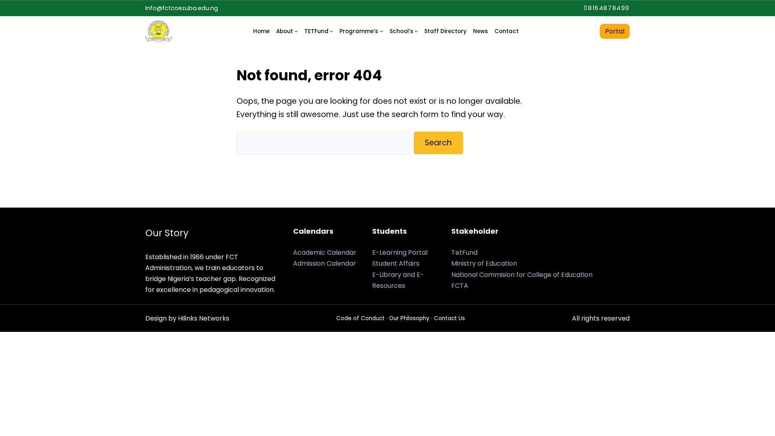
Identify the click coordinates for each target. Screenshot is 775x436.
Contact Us (449, 318)
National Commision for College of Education (522, 274)
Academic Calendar (324, 252)
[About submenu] (296, 31)
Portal (614, 31)
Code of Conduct (360, 318)
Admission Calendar (324, 263)
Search (438, 142)
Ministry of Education (484, 263)
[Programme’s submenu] (381, 31)
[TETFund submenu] (331, 31)
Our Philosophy (409, 318)
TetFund (464, 252)
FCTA (459, 285)
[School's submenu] (416, 31)
